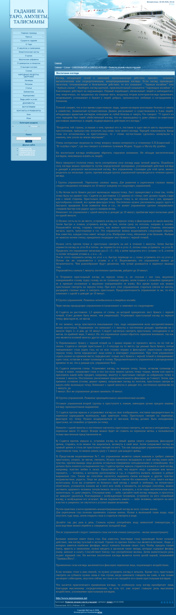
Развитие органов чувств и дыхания (21, 128)
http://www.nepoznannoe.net (71, 598)
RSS (172, 4)
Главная (58, 63)
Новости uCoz (25, 148)
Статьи (67, 67)
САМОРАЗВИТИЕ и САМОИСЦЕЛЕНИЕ (89, 67)
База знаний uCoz (27, 154)
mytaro (110, 602)
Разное (34, 126)
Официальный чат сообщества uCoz (27, 151)
